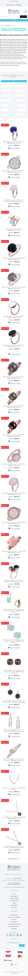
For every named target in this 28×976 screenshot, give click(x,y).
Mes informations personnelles (14, 924)
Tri (1, 120)
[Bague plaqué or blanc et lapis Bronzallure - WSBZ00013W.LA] (14, 133)
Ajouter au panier (15, 148)
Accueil (2, 25)
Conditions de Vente (14, 898)
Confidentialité (14, 905)
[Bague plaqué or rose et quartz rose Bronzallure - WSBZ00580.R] (14, 513)
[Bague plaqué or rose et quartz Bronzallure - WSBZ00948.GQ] (14, 368)
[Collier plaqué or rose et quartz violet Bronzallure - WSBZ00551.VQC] (14, 837)
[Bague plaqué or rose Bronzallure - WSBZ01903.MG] (14, 220)
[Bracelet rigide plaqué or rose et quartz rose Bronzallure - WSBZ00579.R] (14, 750)
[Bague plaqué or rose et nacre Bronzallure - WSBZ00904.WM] (14, 308)
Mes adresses (14, 921)
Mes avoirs (14, 919)
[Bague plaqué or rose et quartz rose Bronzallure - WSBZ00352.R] (14, 455)
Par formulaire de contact (15, 884)
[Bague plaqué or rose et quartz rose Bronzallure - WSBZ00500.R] (14, 484)
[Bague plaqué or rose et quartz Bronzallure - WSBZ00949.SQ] (14, 426)
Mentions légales (14, 896)
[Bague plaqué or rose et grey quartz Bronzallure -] (14, 278)
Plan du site (14, 907)
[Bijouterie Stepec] (14, 11)
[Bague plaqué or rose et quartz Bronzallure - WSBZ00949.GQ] (14, 397)
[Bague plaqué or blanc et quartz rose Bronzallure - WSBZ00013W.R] (14, 191)
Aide (14, 894)
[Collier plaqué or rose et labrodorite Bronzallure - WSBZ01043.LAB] (14, 808)
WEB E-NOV (15, 973)
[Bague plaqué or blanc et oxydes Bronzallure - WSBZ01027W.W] (14, 162)
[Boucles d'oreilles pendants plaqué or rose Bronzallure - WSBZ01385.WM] (14, 721)
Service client (10, 5)
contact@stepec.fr (16, 883)
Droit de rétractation (14, 900)
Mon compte (14, 911)
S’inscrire (22, 945)
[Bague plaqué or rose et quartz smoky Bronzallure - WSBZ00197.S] (14, 572)
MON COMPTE (18, 5)
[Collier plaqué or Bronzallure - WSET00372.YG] (14, 779)
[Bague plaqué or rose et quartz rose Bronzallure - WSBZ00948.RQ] (14, 543)
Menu (14, 20)
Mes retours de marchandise (14, 917)
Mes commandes (14, 915)
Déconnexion (14, 928)
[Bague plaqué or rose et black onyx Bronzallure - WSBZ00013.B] (14, 249)
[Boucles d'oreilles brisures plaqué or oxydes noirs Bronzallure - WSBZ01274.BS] (14, 692)
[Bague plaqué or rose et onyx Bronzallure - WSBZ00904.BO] (14, 337)
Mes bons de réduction (14, 926)
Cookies (14, 903)
